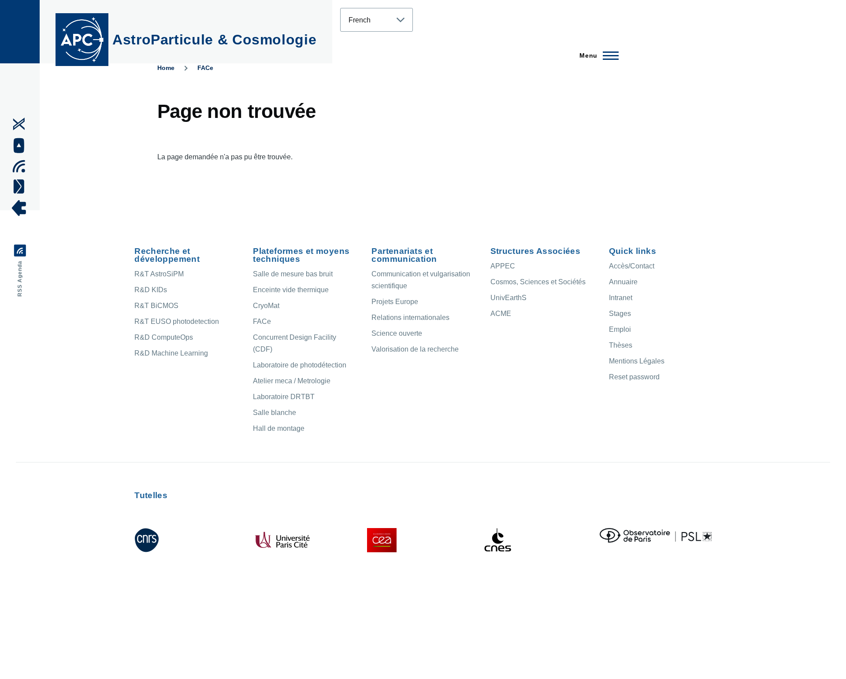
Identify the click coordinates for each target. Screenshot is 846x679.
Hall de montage (278, 428)
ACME (500, 313)
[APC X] (22, 124)
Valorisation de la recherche (415, 349)
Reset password (634, 377)
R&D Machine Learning (171, 353)
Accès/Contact (631, 266)
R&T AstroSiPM (159, 274)
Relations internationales (410, 317)
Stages (620, 313)
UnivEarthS (508, 297)
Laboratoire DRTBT (284, 396)
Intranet (620, 297)
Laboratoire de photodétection (299, 365)
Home (165, 67)
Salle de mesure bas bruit (293, 274)
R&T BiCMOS (156, 305)
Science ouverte (396, 333)
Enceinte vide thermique (291, 290)
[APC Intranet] (22, 208)
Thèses (620, 345)
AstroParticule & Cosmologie (214, 40)
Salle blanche (274, 412)
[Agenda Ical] (22, 166)
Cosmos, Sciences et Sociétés (538, 282)
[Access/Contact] (22, 186)
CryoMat (266, 305)
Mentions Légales (636, 361)
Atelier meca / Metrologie (291, 381)
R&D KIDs (150, 290)
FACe (205, 67)
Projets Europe (394, 301)
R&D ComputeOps (163, 337)
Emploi (620, 329)
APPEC (502, 266)
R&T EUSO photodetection (176, 321)
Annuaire (623, 282)
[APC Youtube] (22, 146)
